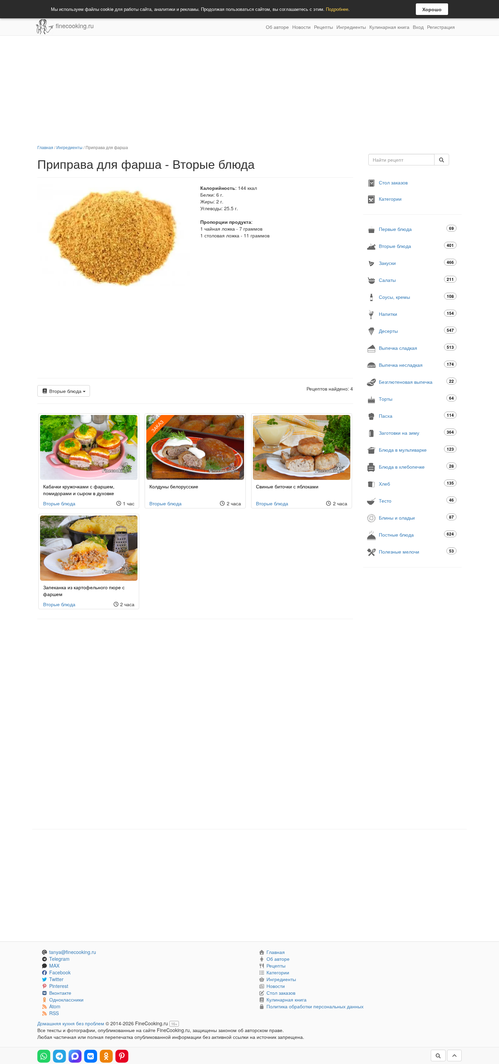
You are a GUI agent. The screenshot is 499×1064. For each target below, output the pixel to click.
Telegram (59, 958)
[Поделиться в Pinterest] (121, 1056)
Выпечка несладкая (416, 364)
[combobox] (401, 159)
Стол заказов (393, 182)
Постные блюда (416, 534)
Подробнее (337, 9)
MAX (54, 965)
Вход (418, 26)
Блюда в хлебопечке (416, 466)
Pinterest (58, 985)
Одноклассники (66, 999)
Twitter (56, 979)
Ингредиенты (351, 26)
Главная (45, 147)
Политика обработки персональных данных (315, 1006)
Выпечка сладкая (416, 347)
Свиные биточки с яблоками (287, 486)
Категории (390, 198)
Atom (54, 1006)
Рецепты (323, 26)
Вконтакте (60, 992)
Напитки (416, 313)
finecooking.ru (74, 25)
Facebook (60, 972)
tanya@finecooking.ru (72, 952)
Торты (416, 398)
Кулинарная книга (389, 26)
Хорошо (432, 9)
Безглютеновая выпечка (416, 381)
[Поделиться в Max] (75, 1056)
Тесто (416, 500)
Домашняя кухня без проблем (70, 1023)
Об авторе (277, 26)
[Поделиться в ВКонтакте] (90, 1056)
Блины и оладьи (416, 517)
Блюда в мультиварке (416, 449)
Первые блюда (416, 228)
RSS (54, 1013)
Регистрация (441, 26)
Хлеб (416, 483)
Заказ (157, 426)
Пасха (416, 415)
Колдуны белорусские (173, 486)
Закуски (416, 262)
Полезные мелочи (416, 551)
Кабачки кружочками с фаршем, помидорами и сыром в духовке (78, 490)
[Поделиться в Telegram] (59, 1056)
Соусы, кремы (416, 296)
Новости (301, 26)
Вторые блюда (65, 390)
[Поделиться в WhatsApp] (43, 1056)
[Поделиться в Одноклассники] (106, 1056)
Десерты (416, 330)
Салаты (416, 279)
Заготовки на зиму (416, 432)
